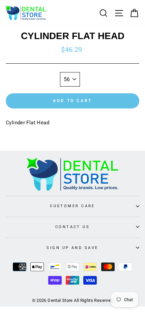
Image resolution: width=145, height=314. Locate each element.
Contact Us (72, 226)
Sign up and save (72, 247)
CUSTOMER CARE (72, 205)
